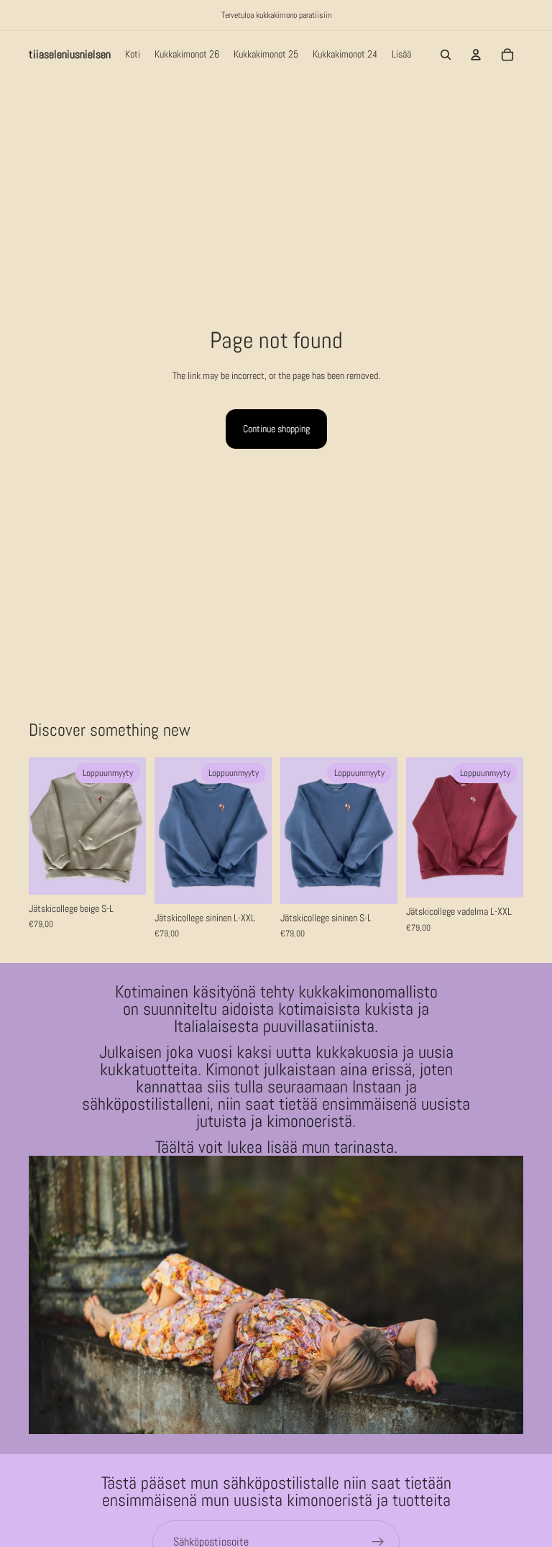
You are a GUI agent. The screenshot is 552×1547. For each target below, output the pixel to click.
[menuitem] (401, 54)
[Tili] (476, 54)
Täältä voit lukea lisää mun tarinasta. (276, 1147)
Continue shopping (276, 428)
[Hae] (445, 54)
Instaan (378, 1086)
